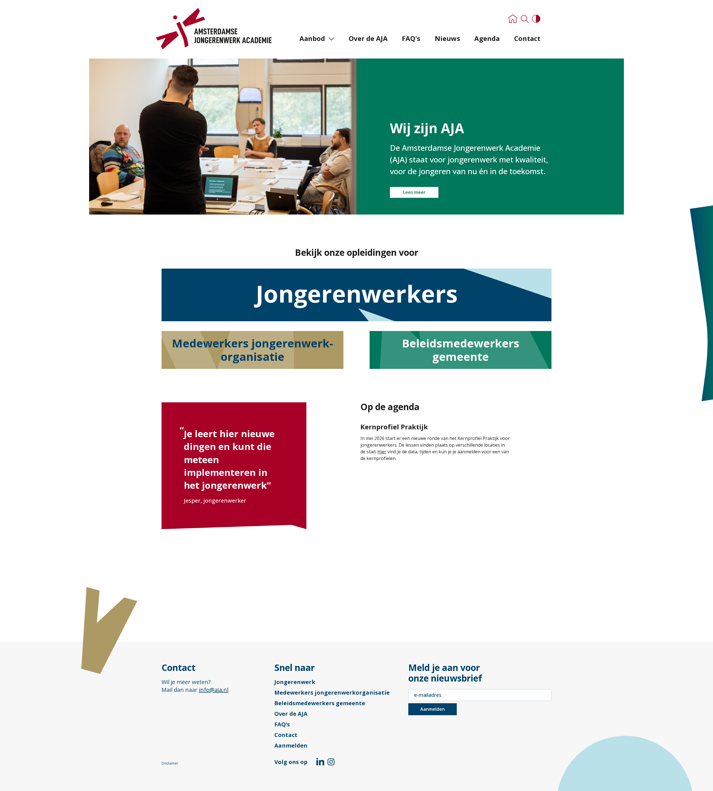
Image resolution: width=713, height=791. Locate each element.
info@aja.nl (213, 689)
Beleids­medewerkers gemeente (460, 349)
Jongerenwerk (294, 682)
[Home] (512, 19)
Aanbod (312, 39)
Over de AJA (368, 38)
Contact (527, 38)
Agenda (487, 38)
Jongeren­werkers (357, 294)
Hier (381, 452)
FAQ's (411, 38)
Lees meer (414, 192)
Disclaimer (170, 763)
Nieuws (447, 38)
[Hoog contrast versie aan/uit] (536, 19)
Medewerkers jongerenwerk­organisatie (252, 349)
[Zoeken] (525, 19)
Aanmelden (290, 745)
